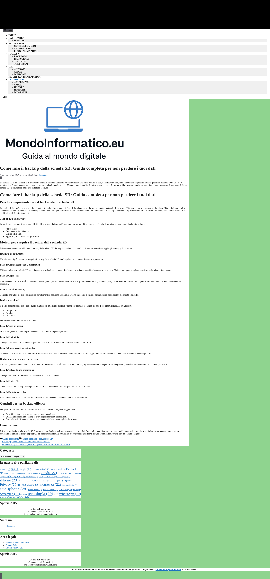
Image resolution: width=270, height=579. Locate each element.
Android (20, 69)
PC (62, 480)
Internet (60, 477)
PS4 (21, 485)
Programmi (16, 43)
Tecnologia (16, 79)
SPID (77, 489)
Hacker (19, 87)
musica (54, 481)
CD (34, 469)
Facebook (20, 56)
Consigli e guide (25, 46)
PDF (70, 481)
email (61, 469)
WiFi (3, 497)
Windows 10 (14, 497)
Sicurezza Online (69, 485)
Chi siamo (10, 526)
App (13, 469)
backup (25, 439)
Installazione (31, 477)
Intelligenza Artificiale (47, 477)
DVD (53, 469)
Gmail (18, 84)
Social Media (35, 489)
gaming (27, 473)
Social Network (50, 490)
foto (8, 473)
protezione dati (35, 439)
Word (25, 497)
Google (36, 473)
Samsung (32, 484)
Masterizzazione (41, 481)
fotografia (17, 473)
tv (56, 494)
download (43, 469)
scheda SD (48, 439)
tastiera (23, 494)
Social (13, 54)
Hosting (19, 40)
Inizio (12, 35)
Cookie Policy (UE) (14, 548)
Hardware (15, 38)
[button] (5, 97)
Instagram (21, 59)
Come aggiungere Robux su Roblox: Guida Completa (26, 441)
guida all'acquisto (66, 473)
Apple (18, 72)
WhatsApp (20, 92)
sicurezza (50, 484)
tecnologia (40, 493)
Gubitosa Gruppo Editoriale (168, 569)
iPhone (9, 480)
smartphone (13, 489)
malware (30, 481)
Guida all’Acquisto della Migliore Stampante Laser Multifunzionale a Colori (36, 444)
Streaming (10, 494)
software (66, 489)
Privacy (9, 484)
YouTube (20, 61)
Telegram (21, 64)
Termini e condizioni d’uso (17, 542)
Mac (22, 481)
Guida (49, 473)
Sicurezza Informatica (24, 77)
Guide (5, 439)
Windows (20, 74)
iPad (67, 477)
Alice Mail (21, 82)
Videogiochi (22, 48)
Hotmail (20, 90)
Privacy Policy (12, 545)
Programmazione (26, 51)
